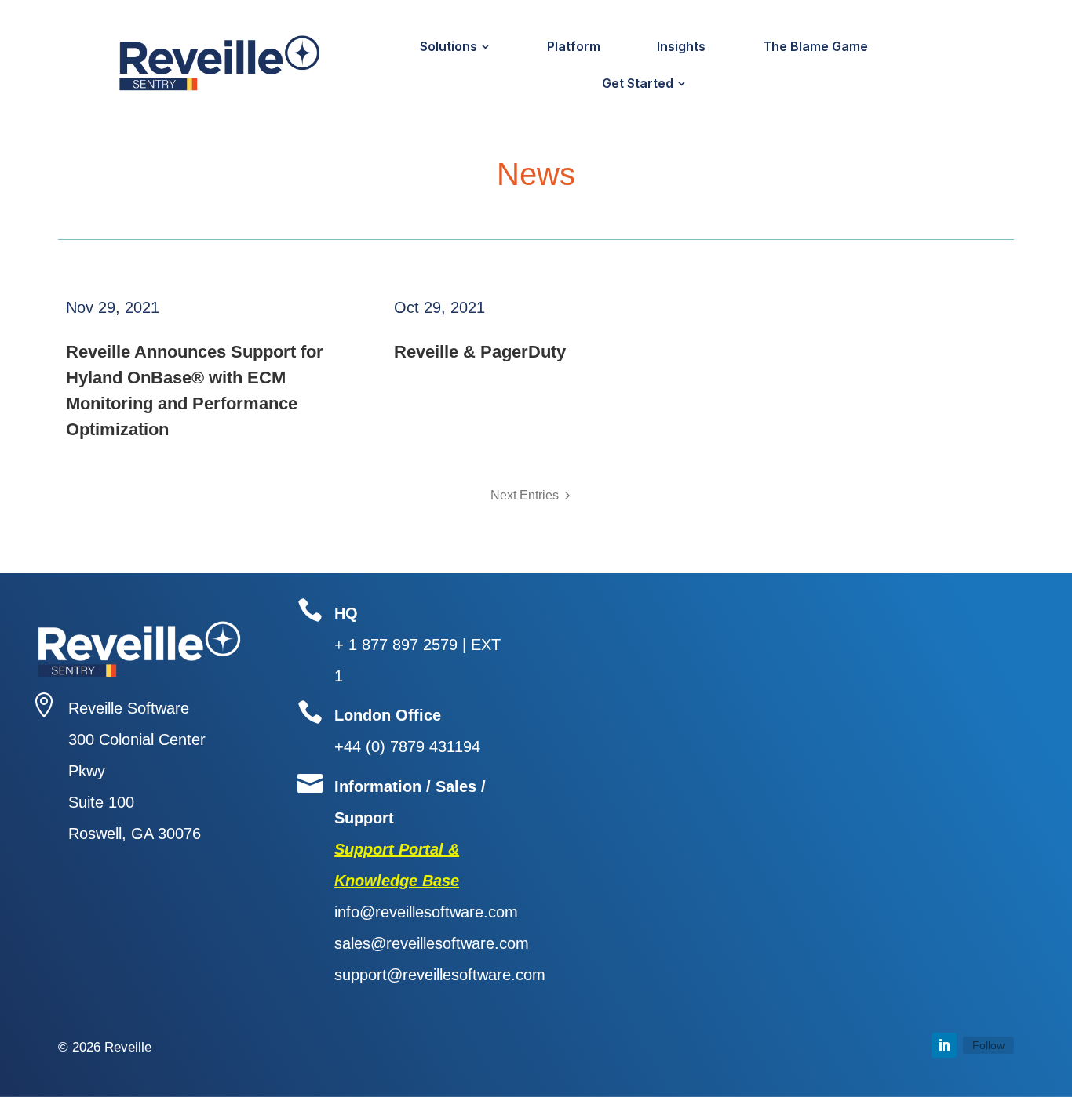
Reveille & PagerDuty (480, 351)
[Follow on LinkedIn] (944, 1045)
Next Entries (524, 495)
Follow (988, 1045)
